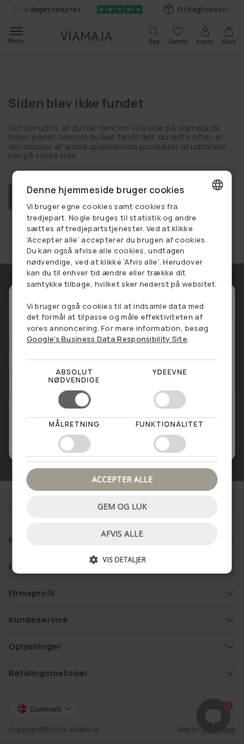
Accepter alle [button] (122, 479)
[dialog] (122, 372)
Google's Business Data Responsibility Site (107, 339)
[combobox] (218, 184)
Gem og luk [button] (122, 506)
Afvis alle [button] (122, 533)
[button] (122, 563)
